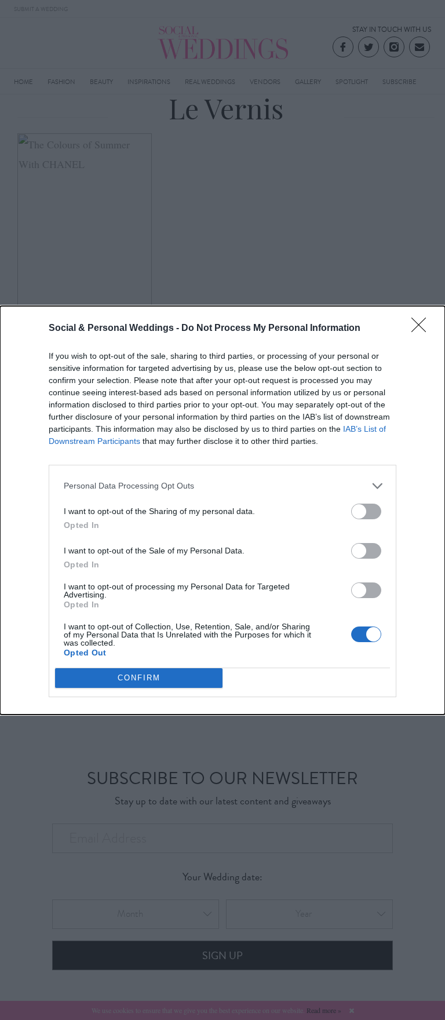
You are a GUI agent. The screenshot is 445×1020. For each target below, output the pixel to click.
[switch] (366, 511)
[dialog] (222, 510)
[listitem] (222, 486)
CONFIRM (139, 677)
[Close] (422, 329)
